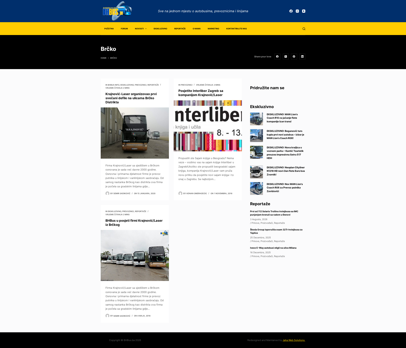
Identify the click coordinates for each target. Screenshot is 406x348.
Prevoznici (140, 85)
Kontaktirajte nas (236, 28)
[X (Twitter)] (286, 57)
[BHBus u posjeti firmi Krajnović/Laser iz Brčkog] (135, 255)
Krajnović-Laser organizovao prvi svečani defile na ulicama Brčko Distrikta (131, 98)
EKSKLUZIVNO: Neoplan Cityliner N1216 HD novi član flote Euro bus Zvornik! (286, 171)
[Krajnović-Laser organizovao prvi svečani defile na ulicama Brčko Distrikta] (135, 133)
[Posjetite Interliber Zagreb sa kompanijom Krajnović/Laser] (208, 125)
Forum (124, 28)
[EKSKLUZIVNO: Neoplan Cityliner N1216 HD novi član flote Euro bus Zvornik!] (256, 171)
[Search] (304, 28)
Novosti (139, 28)
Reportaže (180, 28)
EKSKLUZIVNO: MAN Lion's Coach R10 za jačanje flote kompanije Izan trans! (282, 118)
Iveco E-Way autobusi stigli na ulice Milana (273, 247)
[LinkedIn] (302, 57)
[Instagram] (297, 11)
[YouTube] (303, 11)
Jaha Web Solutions (294, 340)
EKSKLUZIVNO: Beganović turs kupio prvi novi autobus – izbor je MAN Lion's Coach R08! (285, 134)
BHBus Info (113, 85)
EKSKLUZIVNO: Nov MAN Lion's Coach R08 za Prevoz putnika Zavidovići (285, 188)
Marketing (213, 28)
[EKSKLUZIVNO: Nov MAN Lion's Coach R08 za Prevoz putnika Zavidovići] (256, 188)
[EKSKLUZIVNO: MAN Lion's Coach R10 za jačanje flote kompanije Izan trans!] (256, 119)
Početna (109, 28)
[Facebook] (291, 11)
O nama (197, 28)
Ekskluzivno (160, 28)
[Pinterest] (294, 57)
